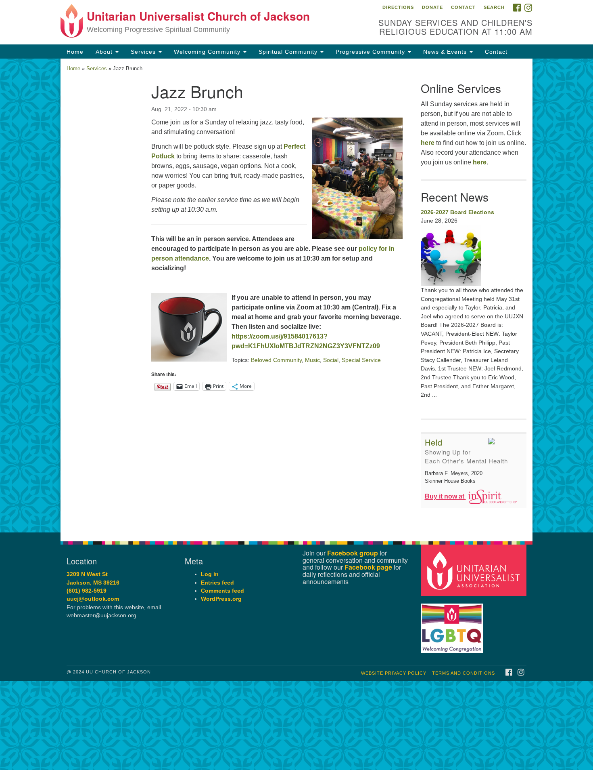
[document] (296, 295)
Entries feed (217, 583)
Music (312, 360)
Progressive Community (371, 51)
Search (494, 7)
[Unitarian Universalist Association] (475, 570)
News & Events (446, 51)
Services (144, 51)
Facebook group (352, 553)
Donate (432, 7)
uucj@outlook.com (93, 599)
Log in (210, 574)
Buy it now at (445, 496)
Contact (463, 7)
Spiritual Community (289, 51)
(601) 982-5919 (86, 591)
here (427, 142)
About (105, 51)
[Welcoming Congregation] (453, 624)
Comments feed (222, 591)
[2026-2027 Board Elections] (474, 255)
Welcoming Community (208, 51)
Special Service (361, 360)
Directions (398, 7)
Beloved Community (276, 360)
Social (330, 360)
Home (75, 51)
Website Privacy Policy (393, 673)
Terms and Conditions (463, 673)
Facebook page (368, 567)
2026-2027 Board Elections (457, 212)
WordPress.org (221, 599)
